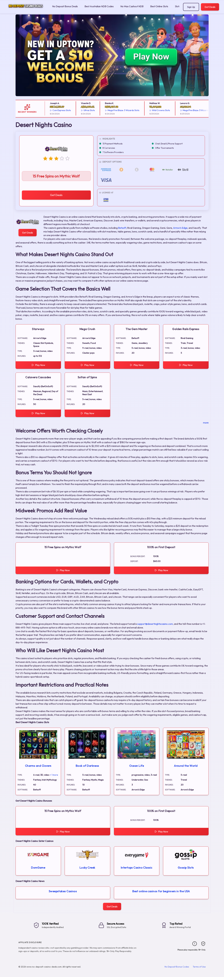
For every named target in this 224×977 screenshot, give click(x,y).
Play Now (40, 365)
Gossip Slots (186, 867)
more (206, 422)
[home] (25, 11)
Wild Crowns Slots (150, 110)
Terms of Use (199, 966)
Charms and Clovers (38, 765)
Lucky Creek (87, 867)
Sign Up (191, 6)
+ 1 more (54, 774)
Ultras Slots (78, 110)
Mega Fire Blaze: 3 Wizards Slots (112, 110)
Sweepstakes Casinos (63, 891)
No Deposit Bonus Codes (177, 966)
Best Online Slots (159, 6)
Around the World (186, 765)
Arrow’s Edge (180, 227)
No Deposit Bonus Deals (65, 6)
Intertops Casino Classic (136, 867)
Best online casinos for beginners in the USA (161, 891)
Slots (177, 6)
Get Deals (210, 6)
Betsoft (122, 227)
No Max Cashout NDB (131, 6)
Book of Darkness (87, 765)
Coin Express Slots (51, 110)
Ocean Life (136, 765)
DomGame (38, 867)
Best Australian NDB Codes (99, 6)
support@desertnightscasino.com (155, 623)
